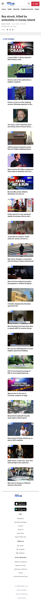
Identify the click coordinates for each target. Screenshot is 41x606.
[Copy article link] (13, 30)
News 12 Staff (6, 24)
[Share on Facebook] (7, 30)
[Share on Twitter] (10, 30)
